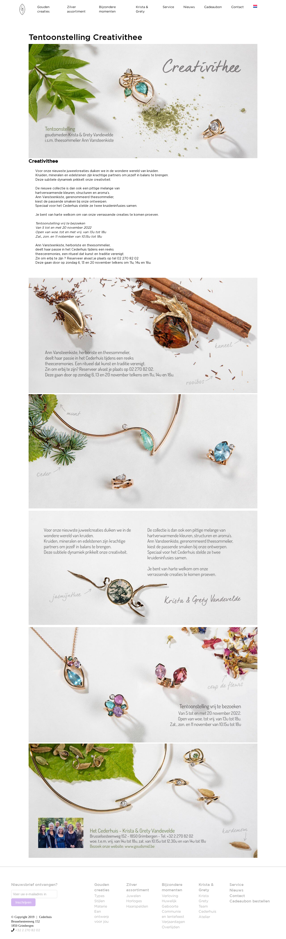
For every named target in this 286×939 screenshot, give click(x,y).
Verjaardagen (173, 922)
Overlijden (171, 927)
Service (168, 7)
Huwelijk (169, 901)
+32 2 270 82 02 (27, 930)
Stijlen (99, 901)
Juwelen (133, 896)
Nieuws (189, 7)
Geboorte (170, 906)
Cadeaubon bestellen (249, 901)
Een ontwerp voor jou (101, 916)
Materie (100, 906)
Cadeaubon (213, 7)
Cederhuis (207, 911)
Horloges (134, 901)
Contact (237, 7)
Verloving (170, 896)
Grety (203, 901)
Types (99, 896)
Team (203, 906)
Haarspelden (137, 906)
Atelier (204, 917)
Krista (204, 896)
